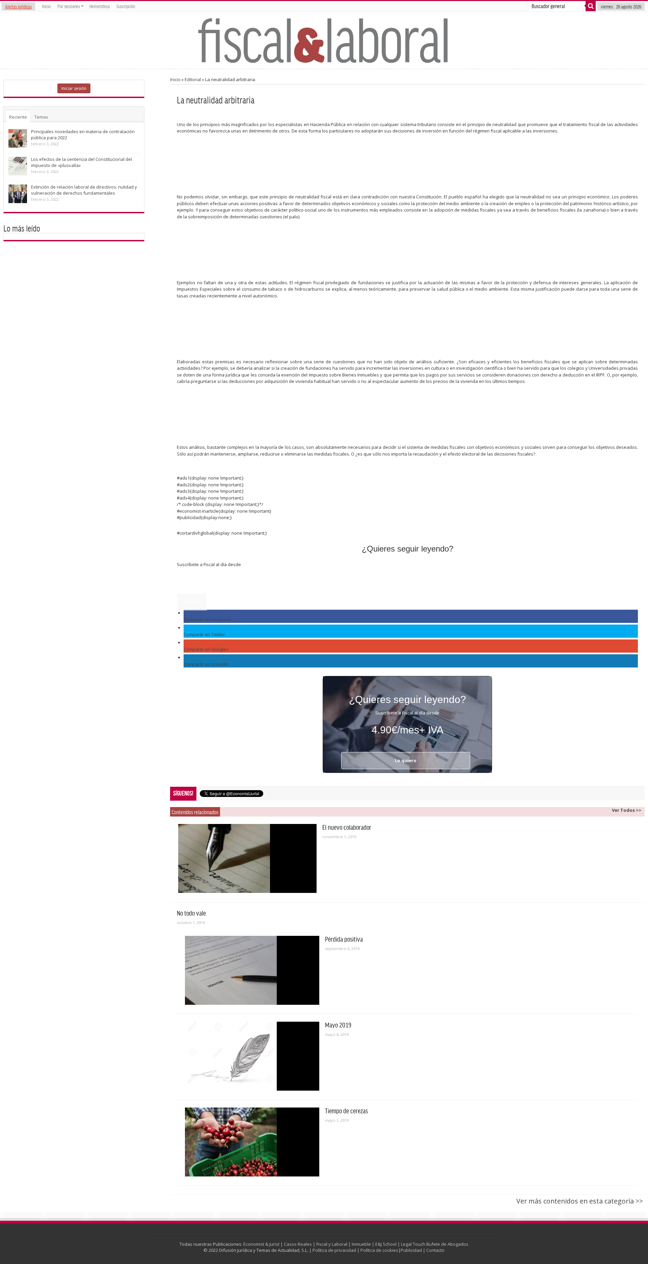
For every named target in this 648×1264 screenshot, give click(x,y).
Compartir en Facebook (207, 619)
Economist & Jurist (261, 1244)
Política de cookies (379, 1250)
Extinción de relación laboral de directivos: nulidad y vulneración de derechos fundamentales (84, 190)
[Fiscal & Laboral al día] (324, 39)
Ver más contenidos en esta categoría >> (579, 1201)
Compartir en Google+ (206, 649)
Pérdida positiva (344, 939)
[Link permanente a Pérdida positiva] (252, 970)
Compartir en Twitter (204, 634)
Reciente (18, 117)
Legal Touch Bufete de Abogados (434, 1244)
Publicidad (411, 1250)
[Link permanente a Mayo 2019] (252, 1056)
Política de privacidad (334, 1250)
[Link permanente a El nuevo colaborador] (247, 858)
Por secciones (68, 6)
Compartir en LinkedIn (206, 664)
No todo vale (191, 913)
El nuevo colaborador (346, 827)
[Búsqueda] (591, 6)
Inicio (46, 6)
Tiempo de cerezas (346, 1110)
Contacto (435, 1250)
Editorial (193, 79)
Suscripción (125, 6)
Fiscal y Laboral (331, 1244)
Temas (41, 117)
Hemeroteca (99, 6)
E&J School (386, 1244)
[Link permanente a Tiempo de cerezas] (252, 1142)
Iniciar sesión (73, 88)
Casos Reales (298, 1244)
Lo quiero (191, 602)
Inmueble (361, 1244)
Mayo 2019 (338, 1024)
